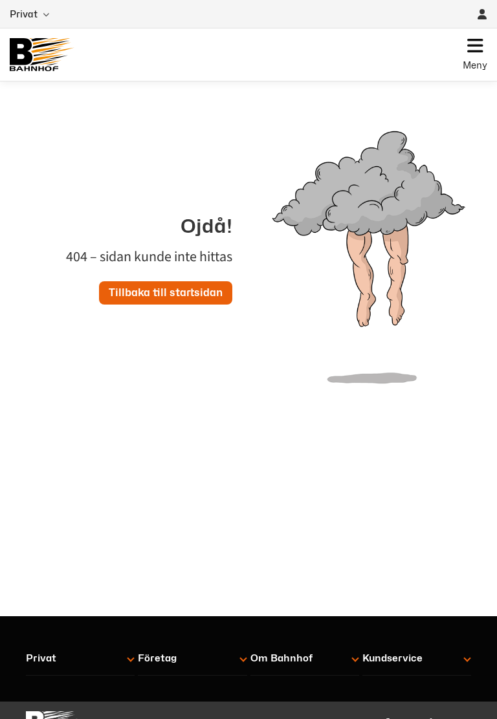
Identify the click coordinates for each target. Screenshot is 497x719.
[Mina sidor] (482, 14)
